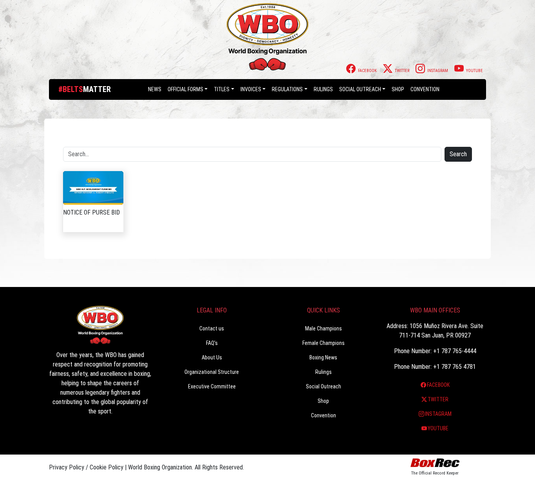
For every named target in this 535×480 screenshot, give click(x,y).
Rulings (323, 89)
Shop (398, 89)
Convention (323, 415)
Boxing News (323, 357)
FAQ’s (212, 343)
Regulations (287, 89)
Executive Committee (212, 386)
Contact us (211, 328)
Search (458, 154)
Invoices (250, 89)
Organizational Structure (211, 372)
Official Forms (185, 89)
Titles (222, 89)
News (154, 89)
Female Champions (323, 343)
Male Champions (323, 328)
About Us (212, 357)
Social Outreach (360, 89)
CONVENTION (424, 89)
